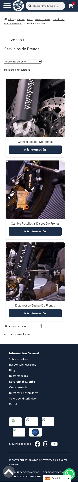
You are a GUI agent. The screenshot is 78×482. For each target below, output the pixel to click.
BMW (29, 19)
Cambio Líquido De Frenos (35, 141)
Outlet (13, 404)
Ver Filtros (17, 39)
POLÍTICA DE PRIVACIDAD (26, 472)
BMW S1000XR (42, 19)
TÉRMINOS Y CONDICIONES (27, 476)
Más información (35, 149)
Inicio (11, 19)
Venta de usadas (19, 387)
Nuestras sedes (18, 375)
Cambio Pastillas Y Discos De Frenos (35, 223)
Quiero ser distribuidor (23, 398)
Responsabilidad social (23, 364)
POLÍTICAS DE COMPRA (55, 472)
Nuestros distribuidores (23, 393)
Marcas (20, 19)
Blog (12, 370)
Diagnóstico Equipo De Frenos (35, 305)
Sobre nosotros (18, 359)
